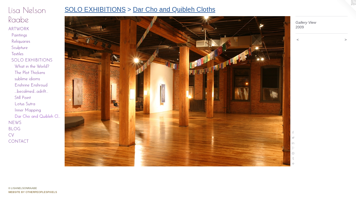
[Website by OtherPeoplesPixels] (345, 10)
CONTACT (18, 142)
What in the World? (32, 67)
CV (11, 135)
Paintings (19, 35)
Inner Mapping (28, 110)
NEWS (14, 123)
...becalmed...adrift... (31, 92)
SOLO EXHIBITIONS (31, 60)
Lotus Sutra (25, 104)
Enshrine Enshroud (31, 85)
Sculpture (19, 48)
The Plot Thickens (30, 73)
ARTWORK (18, 29)
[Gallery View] (177, 91)
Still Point (23, 98)
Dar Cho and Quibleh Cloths (37, 117)
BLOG (14, 129)
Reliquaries (20, 42)
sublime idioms (27, 79)
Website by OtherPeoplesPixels (32, 192)
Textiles (17, 54)
